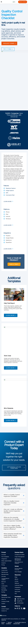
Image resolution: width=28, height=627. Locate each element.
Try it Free (7, 49)
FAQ (16, 593)
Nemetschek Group (5, 597)
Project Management (19, 556)
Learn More (10, 315)
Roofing (3, 592)
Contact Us (4, 610)
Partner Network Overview (18, 569)
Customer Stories (19, 585)
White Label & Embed (6, 560)
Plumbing (3, 588)
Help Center (17, 591)
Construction (4, 570)
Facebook (17, 608)
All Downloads (20, 603)
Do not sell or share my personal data (19, 623)
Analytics (3, 562)
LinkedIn (15, 608)
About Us (3, 599)
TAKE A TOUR (13, 264)
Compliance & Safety (19, 554)
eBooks (16, 579)
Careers (3, 603)
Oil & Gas (3, 576)
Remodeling (4, 590)
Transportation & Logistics (5, 579)
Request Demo (8, 43)
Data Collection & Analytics (19, 562)
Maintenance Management (18, 559)
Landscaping (4, 585)
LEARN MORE (8, 201)
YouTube (24, 608)
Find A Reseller (18, 571)
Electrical (3, 581)
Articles (16, 581)
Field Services (4, 572)
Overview (3, 554)
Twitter (22, 608)
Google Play (19, 600)
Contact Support (5, 608)
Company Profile (5, 601)
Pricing (3, 564)
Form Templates (5, 556)
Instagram (19, 608)
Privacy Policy (3, 623)
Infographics (17, 587)
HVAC (2, 583)
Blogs (16, 577)
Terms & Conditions (9, 623)
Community (17, 589)
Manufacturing (4, 574)
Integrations (4, 558)
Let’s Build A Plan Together (14, 467)
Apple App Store (20, 598)
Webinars (17, 583)
